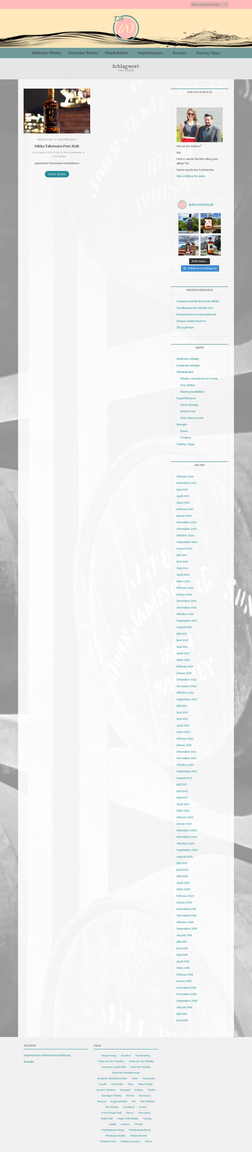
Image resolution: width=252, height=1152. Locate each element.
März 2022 (183, 732)
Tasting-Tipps (208, 53)
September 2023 (187, 620)
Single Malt (107, 1118)
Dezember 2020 (187, 830)
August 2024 (185, 548)
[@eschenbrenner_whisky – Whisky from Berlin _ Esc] (211, 245)
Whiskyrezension (130, 1141)
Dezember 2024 (187, 522)
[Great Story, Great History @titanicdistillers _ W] (188, 223)
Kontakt (29, 1061)
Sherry (130, 1112)
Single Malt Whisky (127, 1118)
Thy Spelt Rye (185, 327)
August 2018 (184, 1007)
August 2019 (184, 935)
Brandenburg (142, 1055)
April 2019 (183, 961)
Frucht (102, 1084)
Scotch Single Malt (111, 1112)
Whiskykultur (116, 53)
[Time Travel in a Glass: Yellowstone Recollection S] (188, 245)
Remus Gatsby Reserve (191, 321)
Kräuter (139, 1089)
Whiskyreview (108, 1141)
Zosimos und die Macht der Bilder (198, 301)
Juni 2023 (182, 640)
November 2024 (187, 529)
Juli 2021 (182, 784)
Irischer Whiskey (105, 1089)
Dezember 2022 (187, 679)
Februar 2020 (185, 896)
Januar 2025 (184, 515)
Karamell (125, 1089)
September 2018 (187, 1000)
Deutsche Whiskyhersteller (112, 1078)
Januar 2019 (184, 981)
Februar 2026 (185, 476)
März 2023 (183, 660)
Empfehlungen (150, 53)
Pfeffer (152, 1089)
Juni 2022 (182, 712)
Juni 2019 (182, 948)
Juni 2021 (182, 791)
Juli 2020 (182, 863)
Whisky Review (138, 1135)
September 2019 (187, 928)
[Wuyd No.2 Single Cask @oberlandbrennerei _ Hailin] (211, 223)
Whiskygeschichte (115, 1135)
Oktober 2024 (185, 535)
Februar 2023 (185, 666)
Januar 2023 (184, 673)
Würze (148, 1141)
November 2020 (187, 837)
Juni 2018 (182, 1020)
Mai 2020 (182, 876)
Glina (131, 1084)
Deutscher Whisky (83, 53)
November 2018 (187, 994)
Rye (134, 1101)
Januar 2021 (184, 823)
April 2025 (183, 496)
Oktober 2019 (185, 922)
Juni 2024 (182, 561)
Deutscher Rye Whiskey (111, 1061)
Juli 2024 (182, 555)
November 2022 (187, 686)
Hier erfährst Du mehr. (191, 176)
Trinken (185, 437)
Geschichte (117, 1084)
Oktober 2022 (185, 692)
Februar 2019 (185, 974)
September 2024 (187, 542)
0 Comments (59, 156)
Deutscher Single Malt (113, 1067)
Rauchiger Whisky (111, 1095)
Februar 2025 (185, 509)
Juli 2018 (182, 1014)
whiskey (125, 1124)
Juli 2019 (182, 941)
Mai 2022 (182, 719)
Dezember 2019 (186, 909)
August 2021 (184, 778)
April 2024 (183, 574)
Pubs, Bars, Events (191, 418)
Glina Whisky (145, 1084)
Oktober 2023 (185, 614)
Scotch (142, 1107)
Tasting (147, 1118)
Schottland (129, 1107)
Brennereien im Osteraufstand (196, 314)
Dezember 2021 (186, 751)
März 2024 (183, 581)
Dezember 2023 (186, 601)
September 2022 (187, 699)
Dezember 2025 (187, 483)
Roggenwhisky (119, 1101)
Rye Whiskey (148, 1101)
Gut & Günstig (189, 405)
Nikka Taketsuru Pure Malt (56, 146)
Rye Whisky (112, 1107)
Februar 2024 (185, 587)
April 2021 (183, 804)
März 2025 (183, 502)
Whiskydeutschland (140, 1130)
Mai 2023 (182, 647)
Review (130, 1095)
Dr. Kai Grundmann (71, 152)
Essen (184, 431)
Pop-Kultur (187, 385)
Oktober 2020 (185, 843)
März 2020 (183, 889)
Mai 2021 (182, 797)
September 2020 (187, 850)
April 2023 (183, 653)
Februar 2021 (185, 817)
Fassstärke (149, 1078)
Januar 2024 (184, 594)
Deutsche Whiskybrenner (126, 1072)
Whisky (139, 1124)
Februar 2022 (185, 738)
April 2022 (183, 725)
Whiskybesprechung (112, 1130)
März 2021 (183, 810)
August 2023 (184, 627)
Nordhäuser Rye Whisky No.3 (195, 308)
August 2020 (185, 856)
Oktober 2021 (185, 765)
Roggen (101, 1101)
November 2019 (186, 915)
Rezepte (179, 53)
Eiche (135, 1078)
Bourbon (126, 1055)
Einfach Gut (45, 139)
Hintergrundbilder (192, 391)
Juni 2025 (182, 489)
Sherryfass (144, 1112)
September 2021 (187, 771)
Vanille (112, 1124)
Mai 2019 (182, 954)
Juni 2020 (182, 869)
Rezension (145, 1095)
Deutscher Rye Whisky (141, 1061)
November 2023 (187, 607)
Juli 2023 (182, 633)
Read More (57, 174)
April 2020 (183, 882)
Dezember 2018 (186, 987)
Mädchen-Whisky (46, 53)
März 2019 (183, 968)
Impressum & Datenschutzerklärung (47, 1055)
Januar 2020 (184, 902)
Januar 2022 (184, 745)
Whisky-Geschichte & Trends (199, 378)
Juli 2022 (182, 705)
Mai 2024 (182, 568)
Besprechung (109, 1055)
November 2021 (187, 758)
